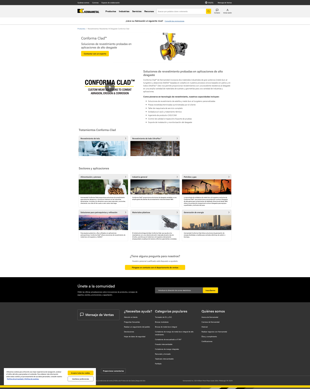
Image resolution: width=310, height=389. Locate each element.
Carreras (95, 2)
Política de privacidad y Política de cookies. (23, 379)
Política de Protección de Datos (124, 380)
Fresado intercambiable (163, 344)
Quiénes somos (83, 2)
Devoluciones (129, 331)
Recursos (149, 11)
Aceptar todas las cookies (80, 373)
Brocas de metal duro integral (166, 327)
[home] (88, 12)
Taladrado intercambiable (164, 359)
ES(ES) (210, 2)
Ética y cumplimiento (209, 336)
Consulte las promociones (174, 21)
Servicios (136, 11)
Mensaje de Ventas (225, 2)
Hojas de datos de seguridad (134, 336)
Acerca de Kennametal (210, 317)
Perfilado (158, 363)
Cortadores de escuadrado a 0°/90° (168, 339)
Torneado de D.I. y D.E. (163, 317)
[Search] (208, 11)
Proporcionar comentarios (113, 371)
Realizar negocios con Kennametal (214, 331)
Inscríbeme (210, 290)
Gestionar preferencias (80, 379)
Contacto (217, 13)
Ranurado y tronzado (163, 354)
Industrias (124, 11)
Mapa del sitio (140, 380)
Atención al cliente (130, 317)
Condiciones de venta (105, 380)
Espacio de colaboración (110, 2)
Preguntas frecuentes (132, 322)
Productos (110, 11)
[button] (110, 87)
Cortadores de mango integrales (167, 349)
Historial (205, 327)
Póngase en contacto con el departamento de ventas (155, 267)
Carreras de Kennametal (210, 322)
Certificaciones (207, 341)
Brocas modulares (162, 322)
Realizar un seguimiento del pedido (137, 327)
